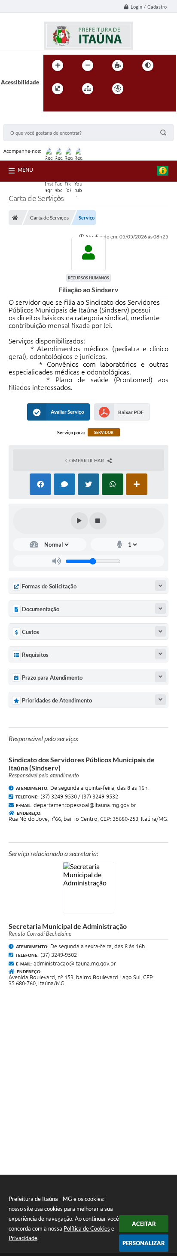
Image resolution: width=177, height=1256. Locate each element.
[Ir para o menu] (161, 89)
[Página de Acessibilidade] (118, 88)
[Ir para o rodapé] (70, 106)
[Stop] (98, 520)
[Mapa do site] (87, 88)
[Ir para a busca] (52, 106)
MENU (25, 170)
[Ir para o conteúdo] (142, 89)
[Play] (79, 520)
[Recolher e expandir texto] (160, 585)
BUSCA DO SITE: (28, 120)
